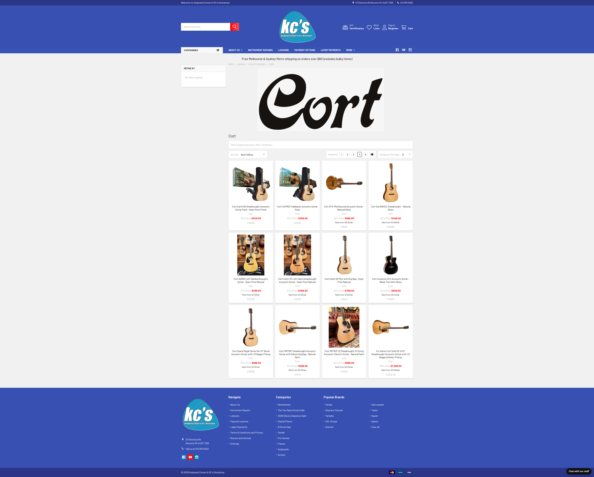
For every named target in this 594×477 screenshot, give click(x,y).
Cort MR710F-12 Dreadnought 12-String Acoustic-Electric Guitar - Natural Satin (344, 353)
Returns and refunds (240, 438)
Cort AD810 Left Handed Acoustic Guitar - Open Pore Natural (251, 280)
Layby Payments (331, 50)
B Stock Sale (284, 426)
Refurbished (284, 404)
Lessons (283, 50)
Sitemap (234, 443)
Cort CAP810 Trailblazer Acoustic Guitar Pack (297, 208)
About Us (234, 50)
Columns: (333, 154)
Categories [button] (191, 50)
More (349, 50)
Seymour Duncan (334, 410)
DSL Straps (331, 421)
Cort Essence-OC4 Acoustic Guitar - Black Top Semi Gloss (390, 280)
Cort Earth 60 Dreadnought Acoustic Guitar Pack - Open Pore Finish (251, 208)
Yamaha (329, 415)
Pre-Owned (283, 438)
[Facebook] (397, 50)
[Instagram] (410, 50)
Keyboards (283, 449)
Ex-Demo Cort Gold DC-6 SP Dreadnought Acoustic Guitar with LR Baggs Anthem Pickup (390, 354)
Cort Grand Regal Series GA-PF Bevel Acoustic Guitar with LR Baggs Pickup (251, 353)
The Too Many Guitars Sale (291, 410)
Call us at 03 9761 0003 (197, 448)
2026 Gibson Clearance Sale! (292, 415)
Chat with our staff (579, 471)
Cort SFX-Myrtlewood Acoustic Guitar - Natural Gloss (344, 208)
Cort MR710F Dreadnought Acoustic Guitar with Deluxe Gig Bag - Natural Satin (297, 354)
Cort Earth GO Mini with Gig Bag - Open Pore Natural (344, 280)
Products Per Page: (390, 154)
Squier (374, 415)
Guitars (281, 454)
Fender (281, 432)
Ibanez (374, 421)
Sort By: (234, 154)
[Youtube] (404, 50)
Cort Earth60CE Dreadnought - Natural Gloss (390, 208)
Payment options (304, 50)
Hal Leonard (377, 404)
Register (393, 28)
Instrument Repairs (260, 50)
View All (375, 426)
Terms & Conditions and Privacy (246, 432)
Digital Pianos (285, 421)
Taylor (374, 410)
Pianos (281, 443)
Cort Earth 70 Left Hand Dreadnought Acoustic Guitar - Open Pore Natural (297, 280)
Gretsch (329, 426)
